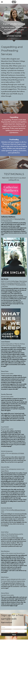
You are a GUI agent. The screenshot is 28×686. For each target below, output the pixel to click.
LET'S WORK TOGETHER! (14, 36)
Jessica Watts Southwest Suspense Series (14, 581)
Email (3, 631)
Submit (14, 634)
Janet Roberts (5, 341)
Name (3, 627)
